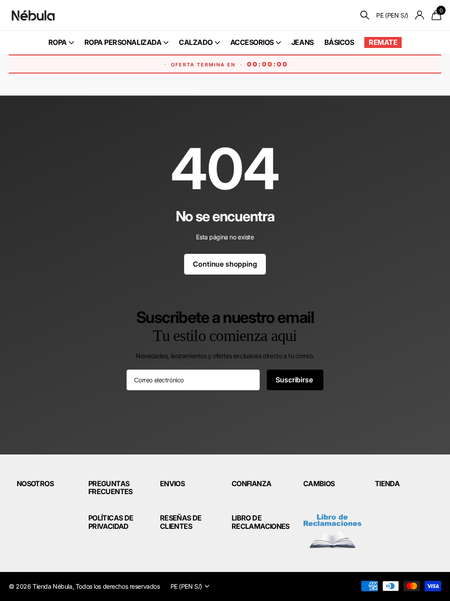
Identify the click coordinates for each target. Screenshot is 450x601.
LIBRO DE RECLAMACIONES (261, 521)
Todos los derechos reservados (118, 586)
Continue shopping (225, 264)
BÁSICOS (339, 42)
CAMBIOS (319, 483)
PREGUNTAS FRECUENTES (110, 487)
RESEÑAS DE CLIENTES (181, 521)
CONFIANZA (251, 483)
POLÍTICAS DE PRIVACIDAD (110, 521)
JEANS (302, 42)
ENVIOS (172, 483)
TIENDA (387, 483)
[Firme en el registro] (420, 15)
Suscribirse (295, 379)
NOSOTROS (35, 483)
